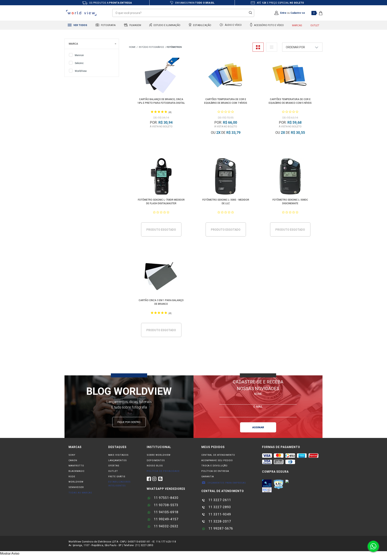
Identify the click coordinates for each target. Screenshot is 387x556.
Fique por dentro (129, 422)
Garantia (207, 476)
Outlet (314, 25)
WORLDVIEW (76, 482)
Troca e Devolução (214, 465)
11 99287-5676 (220, 528)
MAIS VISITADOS (118, 455)
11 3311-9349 (219, 514)
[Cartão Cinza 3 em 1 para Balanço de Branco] (161, 277)
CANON (73, 460)
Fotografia (107, 25)
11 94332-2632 (165, 526)
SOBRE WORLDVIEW (159, 455)
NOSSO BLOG (155, 465)
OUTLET (113, 471)
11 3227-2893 (219, 507)
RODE (72, 476)
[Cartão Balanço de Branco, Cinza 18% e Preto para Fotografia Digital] (161, 76)
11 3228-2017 (219, 521)
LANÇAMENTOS (117, 460)
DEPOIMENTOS (156, 460)
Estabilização (201, 25)
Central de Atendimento (218, 455)
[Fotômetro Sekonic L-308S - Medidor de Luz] (226, 177)
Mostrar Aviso (9, 553)
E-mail (258, 406)
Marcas (297, 25)
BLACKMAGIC (76, 471)
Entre (283, 13)
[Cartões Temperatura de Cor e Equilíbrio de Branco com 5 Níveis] (290, 76)
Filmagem (135, 25)
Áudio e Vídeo (233, 25)
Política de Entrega (215, 471)
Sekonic (79, 63)
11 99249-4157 (165, 519)
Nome (258, 393)
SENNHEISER (76, 487)
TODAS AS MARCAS (80, 492)
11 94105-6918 (165, 512)
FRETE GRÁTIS (116, 476)
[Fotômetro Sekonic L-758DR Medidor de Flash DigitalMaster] (161, 177)
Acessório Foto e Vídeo (268, 25)
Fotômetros (174, 47)
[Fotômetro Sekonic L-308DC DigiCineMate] (290, 177)
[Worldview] (81, 13)
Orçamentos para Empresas (226, 483)
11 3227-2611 (219, 500)
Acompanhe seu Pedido (217, 460)
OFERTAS (113, 465)
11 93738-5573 (165, 505)
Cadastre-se (297, 13)
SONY (72, 455)
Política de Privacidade (163, 471)
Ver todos (80, 25)
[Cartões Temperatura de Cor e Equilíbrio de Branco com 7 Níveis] (226, 76)
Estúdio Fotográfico (151, 47)
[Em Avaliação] (267, 486)
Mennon (79, 55)
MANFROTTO (76, 465)
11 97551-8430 (165, 498)
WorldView (81, 71)
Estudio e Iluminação (166, 25)
